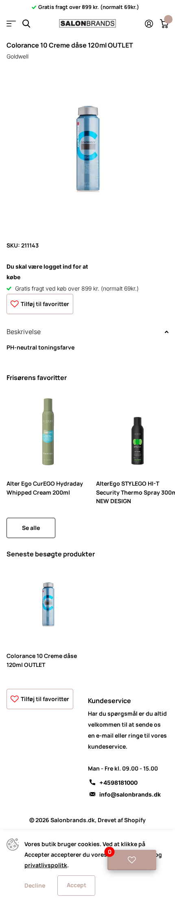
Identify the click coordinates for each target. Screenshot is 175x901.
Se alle (31, 528)
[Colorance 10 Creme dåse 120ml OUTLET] (48, 604)
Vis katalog (11, 23)
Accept (76, 885)
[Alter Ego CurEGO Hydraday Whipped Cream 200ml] (48, 432)
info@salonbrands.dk (130, 794)
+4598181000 (118, 782)
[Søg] (26, 24)
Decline (34, 885)
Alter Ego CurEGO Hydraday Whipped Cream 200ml (45, 488)
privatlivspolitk (45, 865)
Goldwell (17, 56)
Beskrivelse (24, 332)
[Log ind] (148, 23)
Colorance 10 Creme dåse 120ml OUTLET (42, 660)
